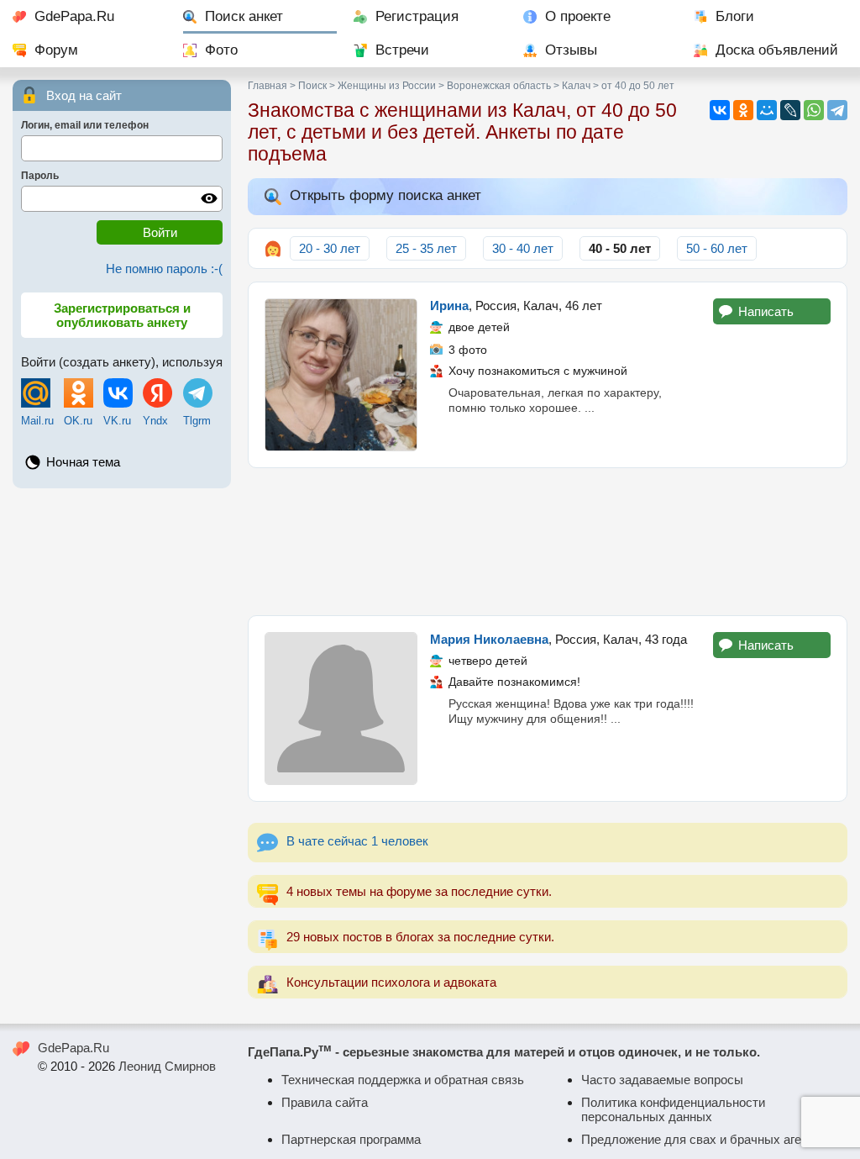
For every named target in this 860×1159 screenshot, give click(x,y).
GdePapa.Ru (74, 16)
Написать (766, 311)
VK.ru (117, 420)
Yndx (155, 420)
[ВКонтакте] (720, 110)
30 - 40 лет (522, 248)
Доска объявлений (777, 50)
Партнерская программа (351, 1139)
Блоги (735, 16)
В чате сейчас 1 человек (357, 841)
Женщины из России (387, 86)
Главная (267, 86)
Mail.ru (37, 420)
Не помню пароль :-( (164, 268)
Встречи (402, 50)
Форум (56, 50)
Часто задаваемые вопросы (662, 1079)
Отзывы (571, 50)
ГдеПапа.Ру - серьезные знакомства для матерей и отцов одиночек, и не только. (504, 1052)
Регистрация (417, 16)
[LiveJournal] (790, 110)
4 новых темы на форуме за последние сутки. (419, 891)
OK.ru (78, 420)
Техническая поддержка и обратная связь (402, 1079)
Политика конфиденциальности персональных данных (673, 1109)
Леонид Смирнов (167, 1066)
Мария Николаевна (489, 639)
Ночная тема (83, 462)
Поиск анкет (244, 16)
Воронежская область (499, 86)
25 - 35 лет (426, 248)
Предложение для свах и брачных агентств (707, 1139)
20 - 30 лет (329, 248)
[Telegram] (837, 110)
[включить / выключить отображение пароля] (209, 198)
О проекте (578, 16)
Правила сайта (324, 1102)
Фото (221, 50)
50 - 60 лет (716, 248)
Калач (576, 86)
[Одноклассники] (743, 110)
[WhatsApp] (814, 110)
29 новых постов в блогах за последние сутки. (420, 937)
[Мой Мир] (767, 110)
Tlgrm (197, 420)
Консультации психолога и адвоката (391, 982)
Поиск (312, 86)
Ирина (449, 305)
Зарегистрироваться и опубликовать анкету (122, 315)
